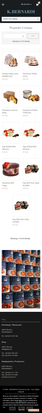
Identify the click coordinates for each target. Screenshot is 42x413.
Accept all (33, 410)
